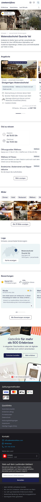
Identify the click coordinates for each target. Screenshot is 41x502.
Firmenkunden (7, 414)
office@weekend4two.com (14, 440)
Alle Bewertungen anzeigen (20, 317)
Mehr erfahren (30, 355)
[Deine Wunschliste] (33, 2)
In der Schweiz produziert (21, 377)
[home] (14, 3)
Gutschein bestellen (12, 355)
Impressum (6, 423)
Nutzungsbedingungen (10, 420)
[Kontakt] (30, 2)
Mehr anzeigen (20, 178)
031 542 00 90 (10, 447)
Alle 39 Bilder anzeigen (20, 224)
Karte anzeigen (10, 260)
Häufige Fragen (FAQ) (9, 426)
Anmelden (20, 480)
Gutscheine (14, 7)
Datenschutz (6, 417)
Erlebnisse (4, 7)
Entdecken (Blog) (8, 412)
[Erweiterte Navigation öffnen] (39, 7)
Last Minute (23, 7)
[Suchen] (38, 2)
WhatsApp (8, 443)
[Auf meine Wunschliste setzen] (34, 62)
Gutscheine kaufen (8, 409)
